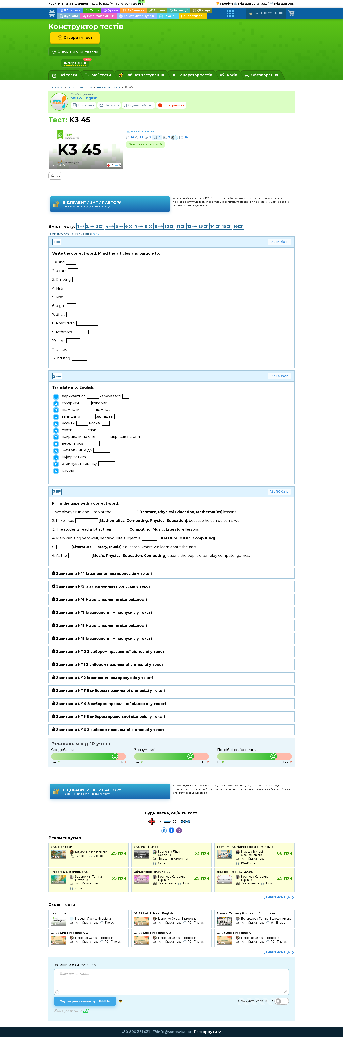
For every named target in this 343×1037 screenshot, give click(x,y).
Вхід (258, 13)
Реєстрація (273, 13)
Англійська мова (108, 87)
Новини (54, 3)
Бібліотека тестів (80, 87)
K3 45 (95, 233)
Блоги (66, 3)
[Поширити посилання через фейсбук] (171, 830)
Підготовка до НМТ (130, 3)
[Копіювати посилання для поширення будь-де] (164, 830)
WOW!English (84, 98)
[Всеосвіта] (52, 13)
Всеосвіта (55, 87)
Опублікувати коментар (85, 1001)
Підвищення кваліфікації (92, 3)
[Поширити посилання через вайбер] (179, 830)
